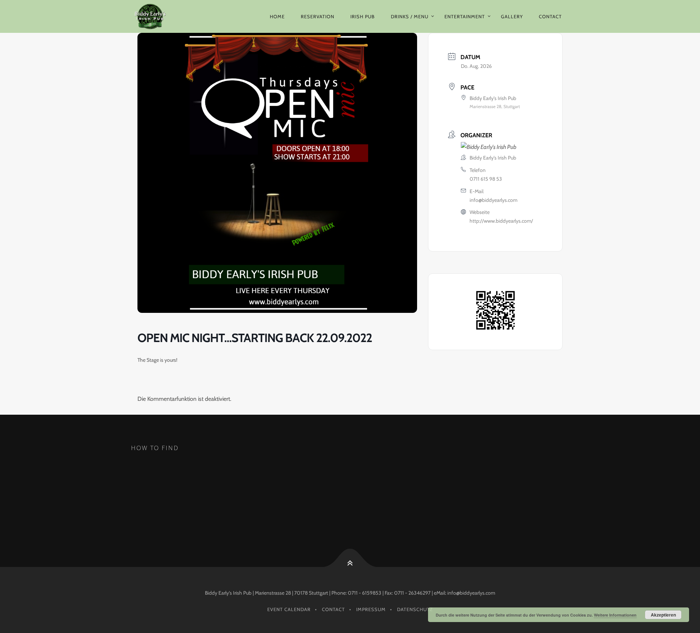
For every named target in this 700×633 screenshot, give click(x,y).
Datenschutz (415, 609)
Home (277, 16)
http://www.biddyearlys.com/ (501, 221)
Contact (550, 16)
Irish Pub (362, 16)
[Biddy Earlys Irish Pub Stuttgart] (155, 16)
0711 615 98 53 (486, 179)
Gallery (512, 16)
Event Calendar (289, 609)
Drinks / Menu (409, 16)
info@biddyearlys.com (493, 200)
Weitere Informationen (615, 615)
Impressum (371, 609)
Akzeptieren (663, 614)
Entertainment (464, 16)
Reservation (317, 16)
